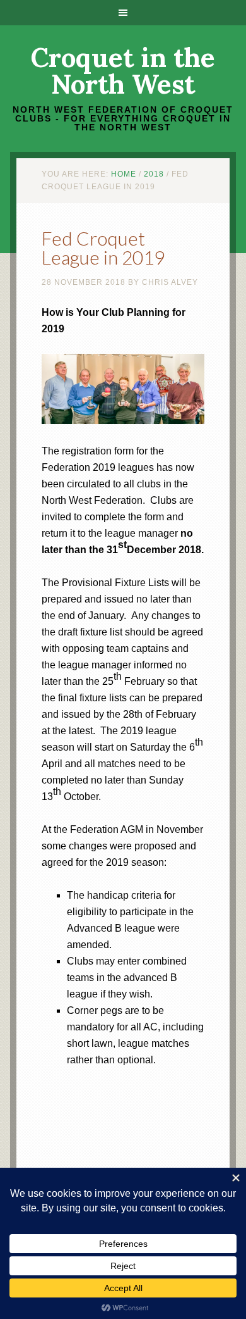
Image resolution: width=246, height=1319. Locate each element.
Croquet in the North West (123, 71)
